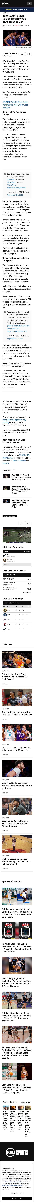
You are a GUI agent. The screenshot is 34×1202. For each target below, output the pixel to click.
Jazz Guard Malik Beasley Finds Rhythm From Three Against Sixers (21, 490)
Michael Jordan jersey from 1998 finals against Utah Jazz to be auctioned (16, 861)
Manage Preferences (17, 1193)
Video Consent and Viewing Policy (12, 1185)
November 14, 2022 (15, 195)
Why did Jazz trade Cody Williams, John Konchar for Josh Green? (14, 676)
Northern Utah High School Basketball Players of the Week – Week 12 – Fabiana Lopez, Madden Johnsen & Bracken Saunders (17, 1052)
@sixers (10, 179)
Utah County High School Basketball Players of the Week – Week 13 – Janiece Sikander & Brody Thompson (17, 982)
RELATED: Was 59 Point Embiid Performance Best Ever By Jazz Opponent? (15, 105)
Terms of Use (9, 1182)
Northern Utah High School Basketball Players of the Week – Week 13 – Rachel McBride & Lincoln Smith (17, 948)
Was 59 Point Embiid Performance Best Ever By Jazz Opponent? (21, 477)
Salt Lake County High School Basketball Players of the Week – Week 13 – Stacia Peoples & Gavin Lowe (17, 913)
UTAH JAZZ (6, 12)
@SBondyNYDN (14, 326)
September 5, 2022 (15, 338)
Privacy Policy (18, 1182)
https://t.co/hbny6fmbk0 (16, 188)
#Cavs (16, 328)
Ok (32, 1163)
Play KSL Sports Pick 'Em (19, 9)
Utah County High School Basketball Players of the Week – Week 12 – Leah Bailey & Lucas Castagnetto (17, 1089)
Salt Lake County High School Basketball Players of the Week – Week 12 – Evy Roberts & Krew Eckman (17, 1017)
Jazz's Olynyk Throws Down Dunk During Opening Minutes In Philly (20, 503)
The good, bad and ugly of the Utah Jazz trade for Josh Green (17, 713)
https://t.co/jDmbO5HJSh (17, 331)
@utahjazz (11, 182)
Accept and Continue (17, 1198)
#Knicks (10, 328)
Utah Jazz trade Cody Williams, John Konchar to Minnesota (17, 748)
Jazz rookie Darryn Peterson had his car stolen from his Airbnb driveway (15, 823)
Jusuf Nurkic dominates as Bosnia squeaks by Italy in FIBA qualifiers (17, 785)
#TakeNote (11, 185)
